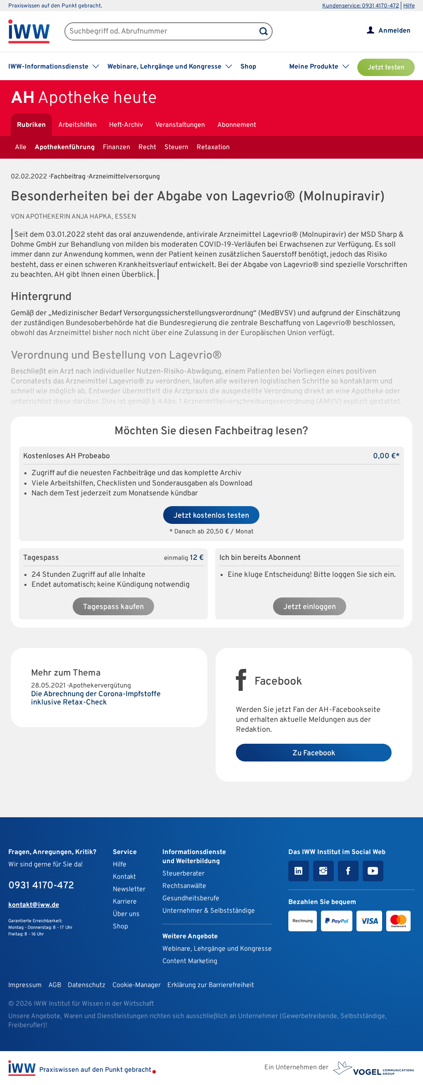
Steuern (176, 147)
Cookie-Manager (136, 985)
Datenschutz (86, 985)
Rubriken (31, 125)
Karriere (125, 902)
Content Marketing (189, 961)
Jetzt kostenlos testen (211, 516)
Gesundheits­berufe (190, 899)
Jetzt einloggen (309, 607)
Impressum (25, 985)
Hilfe (409, 6)
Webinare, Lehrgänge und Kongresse (217, 949)
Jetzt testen (386, 68)
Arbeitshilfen (77, 125)
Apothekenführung (65, 147)
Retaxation (213, 147)
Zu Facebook (313, 753)
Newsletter (129, 889)
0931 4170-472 (41, 886)
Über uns (126, 914)
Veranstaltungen (180, 125)
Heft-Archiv (126, 125)
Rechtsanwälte (184, 886)
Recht (147, 147)
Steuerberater (183, 874)
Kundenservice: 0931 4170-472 (360, 6)
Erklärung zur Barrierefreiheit (210, 985)
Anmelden (394, 31)
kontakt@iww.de (33, 905)
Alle (20, 147)
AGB (54, 985)
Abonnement (236, 125)
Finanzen (116, 147)
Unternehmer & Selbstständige (208, 911)
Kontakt (124, 877)
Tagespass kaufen (113, 607)
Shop (248, 67)
